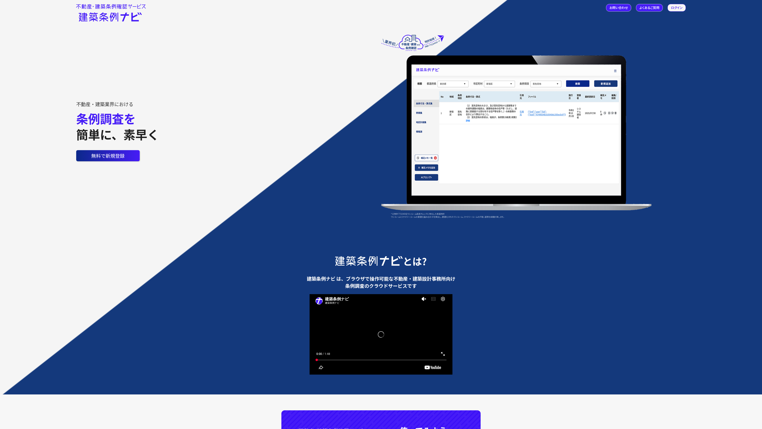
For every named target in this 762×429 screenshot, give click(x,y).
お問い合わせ (618, 7)
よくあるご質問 (649, 7)
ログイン (676, 7)
